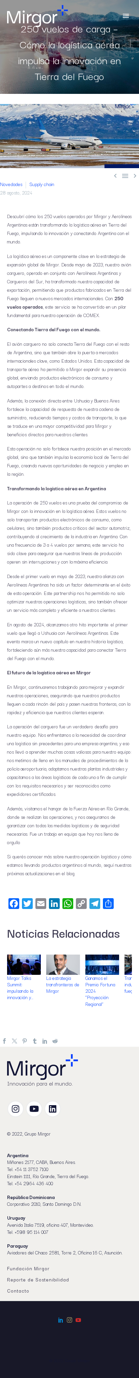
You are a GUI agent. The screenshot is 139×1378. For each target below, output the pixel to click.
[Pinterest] (24, 1041)
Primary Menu (126, 16)
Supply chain (41, 184)
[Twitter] (14, 1041)
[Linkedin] (52, 1108)
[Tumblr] (34, 1041)
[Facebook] (4, 1041)
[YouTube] (78, 1320)
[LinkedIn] (45, 1041)
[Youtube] (34, 1108)
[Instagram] (15, 1108)
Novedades (11, 184)
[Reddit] (55, 1041)
